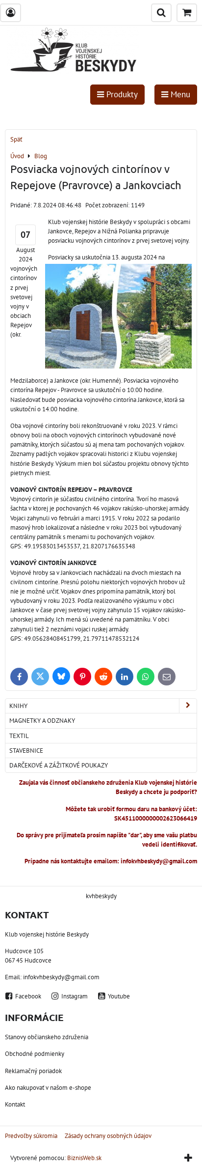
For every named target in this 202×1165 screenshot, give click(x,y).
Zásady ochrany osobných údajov (108, 1136)
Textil (19, 736)
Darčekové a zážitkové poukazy (58, 765)
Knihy (18, 706)
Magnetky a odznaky (42, 720)
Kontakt (15, 1104)
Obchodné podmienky (34, 1054)
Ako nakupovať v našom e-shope (48, 1087)
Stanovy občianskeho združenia (46, 1037)
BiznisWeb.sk (84, 1158)
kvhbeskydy (101, 896)
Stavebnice (26, 750)
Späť (16, 139)
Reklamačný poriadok (33, 1071)
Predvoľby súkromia (31, 1136)
